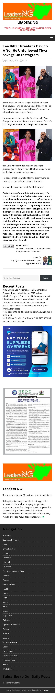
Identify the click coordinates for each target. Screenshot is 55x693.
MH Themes (44, 690)
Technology (8, 651)
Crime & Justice (9, 549)
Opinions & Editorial (11, 624)
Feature (6, 580)
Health (5, 589)
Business (7, 535)
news (5, 606)
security (6, 638)
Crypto (5, 553)
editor (24, 60)
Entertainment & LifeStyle (13, 571)
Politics (6, 629)
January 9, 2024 (11, 60)
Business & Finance (11, 540)
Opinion (6, 620)
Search (46, 278)
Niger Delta (7, 615)
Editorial (6, 562)
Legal (5, 597)
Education (7, 566)
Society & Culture (10, 642)
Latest (5, 593)
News (5, 611)
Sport (5, 647)
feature (6, 575)
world (5, 664)
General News (9, 584)
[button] (51, 38)
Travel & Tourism (10, 655)
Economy (7, 557)
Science (6, 633)
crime (5, 544)
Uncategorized (9, 660)
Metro (5, 602)
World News (8, 669)
